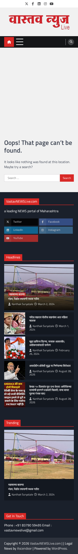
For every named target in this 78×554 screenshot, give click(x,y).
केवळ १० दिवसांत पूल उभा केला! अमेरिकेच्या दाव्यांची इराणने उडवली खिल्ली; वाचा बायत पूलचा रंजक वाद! (50, 390)
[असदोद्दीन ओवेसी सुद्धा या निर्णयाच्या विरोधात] (14, 370)
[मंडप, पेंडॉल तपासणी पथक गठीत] (39, 454)
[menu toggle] (19, 41)
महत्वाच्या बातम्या (17, 294)
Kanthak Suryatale (22, 304)
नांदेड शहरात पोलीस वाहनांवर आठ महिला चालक (48, 318)
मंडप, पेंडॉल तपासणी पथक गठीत (23, 299)
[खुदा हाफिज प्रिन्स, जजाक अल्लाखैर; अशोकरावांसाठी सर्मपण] (14, 348)
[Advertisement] (39, 89)
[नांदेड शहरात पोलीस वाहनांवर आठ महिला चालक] (14, 323)
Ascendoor (24, 548)
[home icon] (9, 42)
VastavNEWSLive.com (45, 543)
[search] (71, 42)
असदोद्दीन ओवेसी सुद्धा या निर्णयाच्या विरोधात (50, 366)
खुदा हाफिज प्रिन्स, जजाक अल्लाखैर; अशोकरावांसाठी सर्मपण (47, 343)
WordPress (59, 548)
